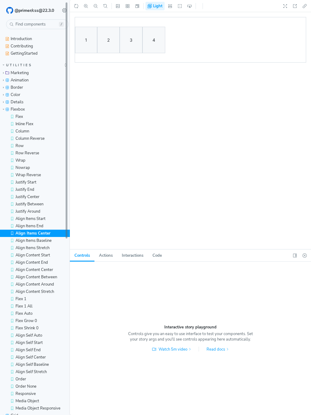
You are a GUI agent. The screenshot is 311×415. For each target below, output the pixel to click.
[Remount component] (76, 6)
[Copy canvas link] (304, 6)
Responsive (25, 393)
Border (17, 87)
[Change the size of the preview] (137, 6)
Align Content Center (34, 270)
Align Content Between (36, 277)
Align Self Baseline (32, 364)
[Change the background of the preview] (118, 6)
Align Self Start (29, 342)
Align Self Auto (28, 335)
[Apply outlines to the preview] (180, 6)
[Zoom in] (86, 6)
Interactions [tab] (132, 255)
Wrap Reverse (28, 175)
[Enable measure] (170, 6)
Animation (20, 80)
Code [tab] (157, 255)
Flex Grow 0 (26, 321)
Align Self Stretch (31, 372)
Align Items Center (32, 233)
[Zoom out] (95, 6)
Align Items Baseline (33, 240)
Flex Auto (23, 313)
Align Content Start (32, 255)
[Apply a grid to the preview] (127, 6)
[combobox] (37, 24)
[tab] (82, 255)
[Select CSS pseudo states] (189, 6)
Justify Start (25, 182)
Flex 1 (20, 299)
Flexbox (18, 109)
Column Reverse (30, 138)
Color (15, 95)
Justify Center (27, 197)
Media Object (27, 401)
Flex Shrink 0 (27, 328)
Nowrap (22, 167)
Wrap (20, 160)
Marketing (20, 73)
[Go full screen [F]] (285, 6)
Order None (25, 386)
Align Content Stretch (34, 291)
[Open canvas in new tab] (295, 6)
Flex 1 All (23, 306)
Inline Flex (24, 124)
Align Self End (28, 350)
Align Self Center (30, 357)
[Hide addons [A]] (304, 255)
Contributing (22, 46)
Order (20, 379)
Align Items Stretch (32, 248)
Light (157, 6)
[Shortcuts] (64, 10)
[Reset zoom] (105, 6)
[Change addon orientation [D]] (295, 255)
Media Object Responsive (37, 408)
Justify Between (29, 204)
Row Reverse (27, 153)
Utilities (19, 65)
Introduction (21, 39)
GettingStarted (24, 53)
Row (19, 146)
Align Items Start (30, 218)
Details (17, 102)
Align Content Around (34, 284)
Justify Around (27, 211)
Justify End (24, 189)
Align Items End (29, 226)
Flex (19, 116)
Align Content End (31, 262)
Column (22, 131)
